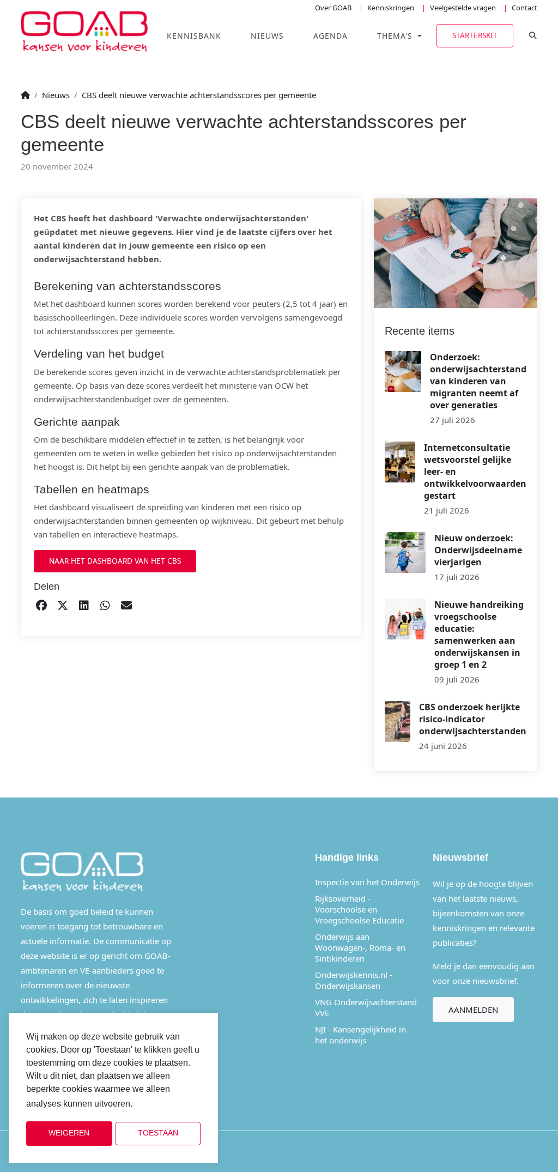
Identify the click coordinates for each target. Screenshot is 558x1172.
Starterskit (475, 35)
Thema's (396, 36)
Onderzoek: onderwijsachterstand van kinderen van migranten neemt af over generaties (478, 381)
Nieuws (267, 36)
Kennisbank (194, 36)
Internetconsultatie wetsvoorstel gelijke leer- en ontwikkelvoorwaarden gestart (475, 472)
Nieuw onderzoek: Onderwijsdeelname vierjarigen (478, 550)
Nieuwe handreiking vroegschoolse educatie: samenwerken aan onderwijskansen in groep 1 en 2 (479, 634)
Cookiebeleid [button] (162, 1104)
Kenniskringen (390, 8)
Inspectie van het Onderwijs (367, 882)
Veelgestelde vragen (463, 8)
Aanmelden (473, 1009)
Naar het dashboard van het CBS (115, 560)
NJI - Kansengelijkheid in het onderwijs (360, 1035)
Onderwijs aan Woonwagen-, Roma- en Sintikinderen (360, 947)
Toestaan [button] (158, 1133)
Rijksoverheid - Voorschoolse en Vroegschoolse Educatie (359, 909)
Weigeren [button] (68, 1133)
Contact (524, 8)
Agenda (330, 36)
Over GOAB (333, 8)
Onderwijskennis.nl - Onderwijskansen (353, 980)
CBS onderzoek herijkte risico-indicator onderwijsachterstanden (472, 719)
